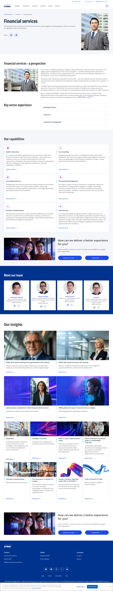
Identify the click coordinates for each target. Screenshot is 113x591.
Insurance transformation (15, 479)
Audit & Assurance (13, 152)
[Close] (110, 586)
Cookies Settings (80, 586)
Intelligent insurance (39, 438)
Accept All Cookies (92, 586)
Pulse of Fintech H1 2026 (93, 479)
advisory (90, 95)
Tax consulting (64, 152)
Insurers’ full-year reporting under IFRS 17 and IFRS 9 (68, 480)
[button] (14, 306)
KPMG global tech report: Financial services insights (77, 408)
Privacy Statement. (36, 588)
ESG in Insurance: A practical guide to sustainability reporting (95, 440)
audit (80, 95)
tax (83, 95)
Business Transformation (15, 210)
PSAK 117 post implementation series (69, 439)
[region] (56, 587)
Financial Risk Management (69, 181)
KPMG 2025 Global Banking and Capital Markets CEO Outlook (27, 362)
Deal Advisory (64, 210)
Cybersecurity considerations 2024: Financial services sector (27, 408)
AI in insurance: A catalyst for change (42, 480)
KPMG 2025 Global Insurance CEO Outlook (73, 362)
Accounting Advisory (14, 181)
